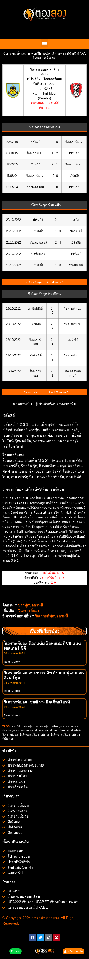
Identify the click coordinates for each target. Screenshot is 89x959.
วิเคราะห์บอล (10, 734)
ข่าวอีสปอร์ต (74, 730)
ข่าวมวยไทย (57, 730)
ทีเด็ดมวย (8, 738)
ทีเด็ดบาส (56, 734)
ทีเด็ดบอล (25, 734)
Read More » (12, 661)
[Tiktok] (48, 937)
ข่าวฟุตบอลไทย (49, 726)
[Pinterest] (56, 937)
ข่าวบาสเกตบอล (23, 730)
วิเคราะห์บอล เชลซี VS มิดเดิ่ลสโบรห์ (37, 702)
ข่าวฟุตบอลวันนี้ (30, 605)
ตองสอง (52, 918)
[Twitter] (40, 937)
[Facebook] (32, 937)
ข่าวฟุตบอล (31, 726)
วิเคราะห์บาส (41, 734)
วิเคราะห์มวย (72, 734)
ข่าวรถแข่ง (41, 730)
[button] (44, 43)
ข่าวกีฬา (17, 726)
